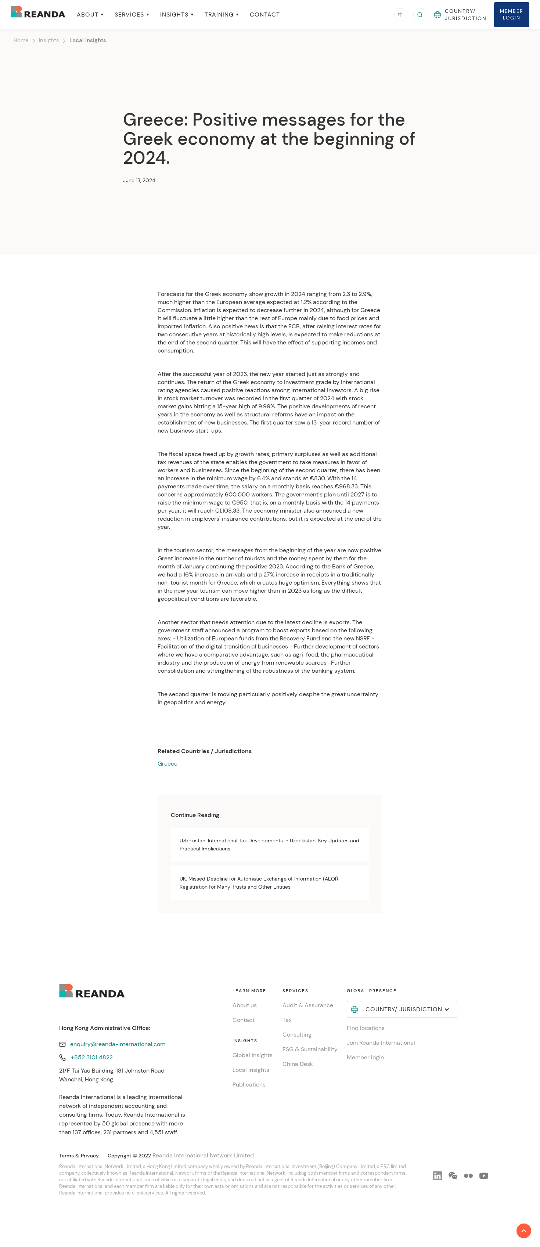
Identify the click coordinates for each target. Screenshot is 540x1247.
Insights (49, 40)
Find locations (366, 1028)
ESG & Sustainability (310, 1049)
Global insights (253, 1055)
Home (21, 40)
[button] (90, 14)
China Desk (297, 1064)
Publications (249, 1084)
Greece (167, 763)
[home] (38, 14)
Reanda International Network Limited (203, 1155)
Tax (287, 1020)
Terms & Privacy (79, 1155)
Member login (365, 1057)
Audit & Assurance (307, 1005)
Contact (265, 14)
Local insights (87, 40)
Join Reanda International (381, 1043)
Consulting (297, 1034)
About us (245, 1005)
